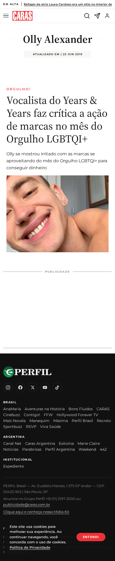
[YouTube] (45, 387)
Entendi (91, 537)
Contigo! (32, 414)
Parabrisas (31, 449)
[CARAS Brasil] (22, 16)
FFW (48, 414)
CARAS (103, 408)
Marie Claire (89, 443)
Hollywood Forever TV (77, 414)
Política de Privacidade (30, 547)
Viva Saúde (50, 426)
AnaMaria (12, 408)
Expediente (13, 466)
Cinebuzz (11, 414)
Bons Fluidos (80, 408)
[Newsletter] (97, 15)
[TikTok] (57, 387)
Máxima (60, 420)
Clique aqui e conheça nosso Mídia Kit (36, 512)
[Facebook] (20, 387)
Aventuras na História (45, 408)
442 (103, 449)
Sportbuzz (12, 426)
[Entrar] (107, 15)
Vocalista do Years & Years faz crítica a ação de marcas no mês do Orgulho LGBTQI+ (57, 119)
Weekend (87, 449)
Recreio (104, 420)
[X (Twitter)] (32, 387)
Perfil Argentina (60, 449)
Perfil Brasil (82, 420)
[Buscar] (86, 15)
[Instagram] (8, 387)
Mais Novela (14, 420)
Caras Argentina (40, 443)
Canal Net (12, 443)
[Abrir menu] (6, 16)
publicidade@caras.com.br (26, 504)
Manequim (39, 420)
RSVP (31, 426)
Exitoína (66, 443)
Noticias (10, 449)
